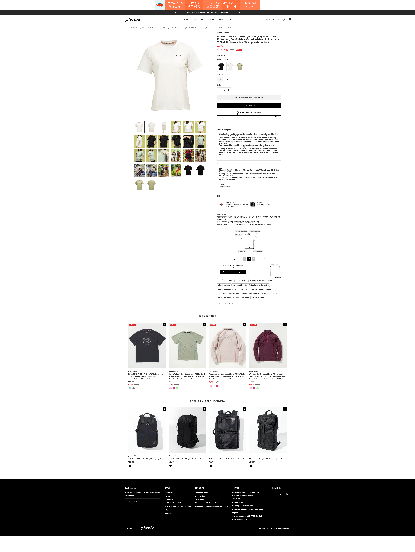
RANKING (244, 289)
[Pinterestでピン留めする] (225, 303)
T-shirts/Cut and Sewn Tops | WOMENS (244, 293)
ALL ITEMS (228, 281)
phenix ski (169, 492)
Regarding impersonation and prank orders (211, 506)
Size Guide (199, 499)
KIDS (221, 20)
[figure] (234, 259)
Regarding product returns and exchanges (248, 509)
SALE (228, 20)
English (265, 20)
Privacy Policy (237, 502)
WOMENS (212, 20)
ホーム (127, 28)
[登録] (157, 501)
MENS (202, 20)
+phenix (168, 496)
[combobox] (249, 259)
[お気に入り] (284, 20)
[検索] (274, 20)
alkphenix (168, 510)
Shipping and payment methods (244, 506)
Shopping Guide (201, 492)
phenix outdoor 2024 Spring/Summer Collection (251, 285)
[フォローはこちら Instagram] (287, 494)
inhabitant (168, 513)
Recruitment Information (241, 519)
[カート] (288, 20)
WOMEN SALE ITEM (269, 293)
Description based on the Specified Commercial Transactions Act (245, 494)
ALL (219, 281)
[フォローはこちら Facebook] (275, 494)
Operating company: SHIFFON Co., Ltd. (247, 516)
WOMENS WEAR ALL (260, 298)
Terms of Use (237, 499)
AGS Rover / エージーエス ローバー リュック (265, 459)
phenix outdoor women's (227, 289)
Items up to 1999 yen (257, 281)
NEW (270, 281)
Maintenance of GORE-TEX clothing (208, 503)
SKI (195, 20)
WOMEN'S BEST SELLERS (228, 298)
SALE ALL (222, 293)
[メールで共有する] (233, 303)
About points (200, 496)
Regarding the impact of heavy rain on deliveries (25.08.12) (207, 12)
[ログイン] (279, 20)
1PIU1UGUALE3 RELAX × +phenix (178, 506)
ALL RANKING (241, 281)
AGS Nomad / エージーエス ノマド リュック (144, 459)
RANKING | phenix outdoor (260, 289)
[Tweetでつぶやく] (229, 303)
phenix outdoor (223, 33)
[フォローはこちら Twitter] (281, 494)
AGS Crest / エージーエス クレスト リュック (185, 459)
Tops (140, 28)
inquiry (235, 513)
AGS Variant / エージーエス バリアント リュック (227, 459)
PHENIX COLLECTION (173, 503)
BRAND (187, 20)
